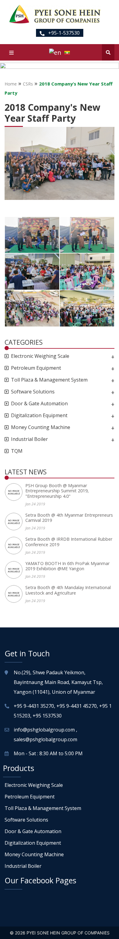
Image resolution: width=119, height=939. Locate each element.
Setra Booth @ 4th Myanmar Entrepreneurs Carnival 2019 (69, 517)
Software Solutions (33, 392)
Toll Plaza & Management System (49, 380)
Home (11, 84)
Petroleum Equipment (36, 368)
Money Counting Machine (40, 427)
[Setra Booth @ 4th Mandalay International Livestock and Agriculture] (15, 594)
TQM (17, 451)
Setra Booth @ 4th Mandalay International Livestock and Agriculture (68, 590)
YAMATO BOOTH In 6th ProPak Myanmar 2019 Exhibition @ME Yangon (67, 566)
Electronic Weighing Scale (40, 356)
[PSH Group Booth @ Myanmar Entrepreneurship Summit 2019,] (15, 492)
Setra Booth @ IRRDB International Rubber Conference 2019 (68, 541)
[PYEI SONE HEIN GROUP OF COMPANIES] (55, 14)
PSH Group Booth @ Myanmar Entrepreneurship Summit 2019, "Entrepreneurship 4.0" (57, 491)
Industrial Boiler (29, 439)
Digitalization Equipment (39, 415)
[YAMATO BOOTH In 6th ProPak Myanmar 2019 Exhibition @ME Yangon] (15, 570)
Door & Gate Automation (39, 404)
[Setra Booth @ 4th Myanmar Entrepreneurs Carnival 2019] (15, 521)
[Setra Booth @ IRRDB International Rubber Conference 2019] (15, 545)
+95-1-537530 (63, 33)
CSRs (28, 84)
